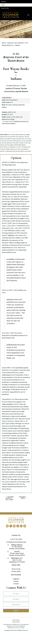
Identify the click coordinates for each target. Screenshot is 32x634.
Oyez (12, 119)
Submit (16, 610)
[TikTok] (17, 526)
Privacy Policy (16, 571)
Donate (16, 581)
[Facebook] (7, 526)
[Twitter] (10, 526)
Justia (18, 147)
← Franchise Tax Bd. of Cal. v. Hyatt (10, 498)
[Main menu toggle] (28, 15)
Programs (16, 579)
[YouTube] (21, 526)
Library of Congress (9, 147)
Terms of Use (16, 569)
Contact (16, 584)
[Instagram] (14, 526)
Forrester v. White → (22, 497)
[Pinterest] (24, 526)
